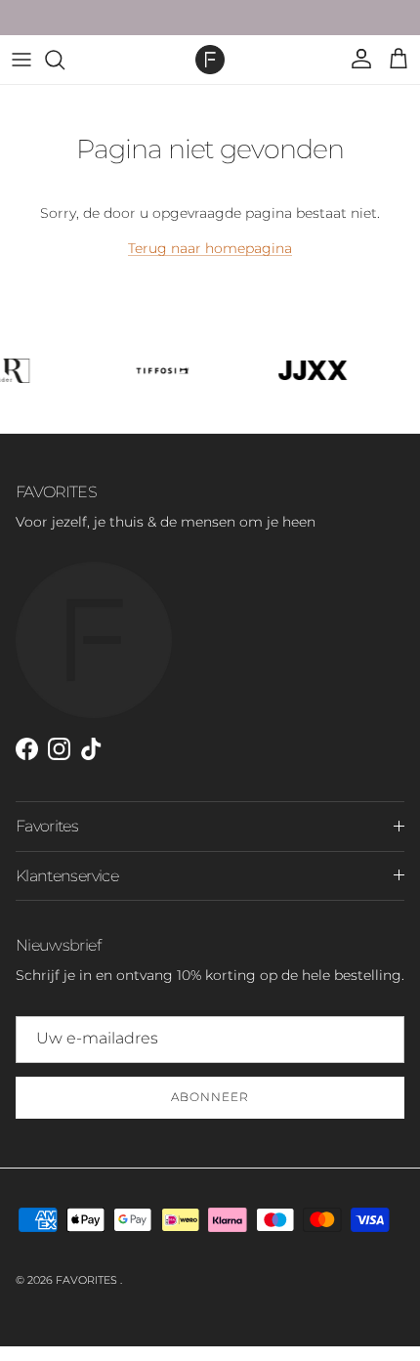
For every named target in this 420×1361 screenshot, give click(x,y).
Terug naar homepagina (210, 248)
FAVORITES (88, 1280)
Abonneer (210, 1096)
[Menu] (21, 59)
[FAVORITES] (210, 59)
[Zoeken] (64, 59)
